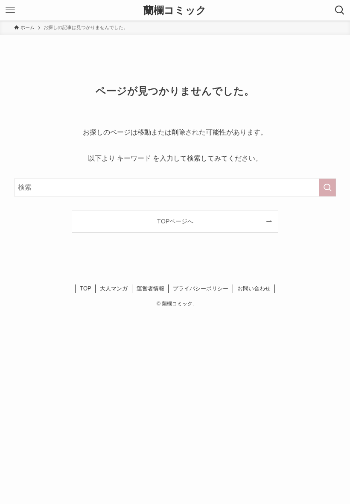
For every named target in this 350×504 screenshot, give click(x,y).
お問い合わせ (254, 288)
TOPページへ (175, 221)
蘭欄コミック (175, 10)
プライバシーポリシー (200, 288)
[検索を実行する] (327, 187)
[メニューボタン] (10, 10)
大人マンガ (114, 288)
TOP (85, 288)
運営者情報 (150, 288)
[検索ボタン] (340, 10)
